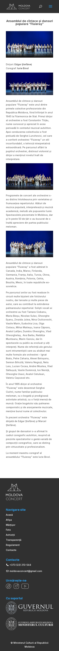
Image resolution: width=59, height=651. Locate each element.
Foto (8, 529)
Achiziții (10, 534)
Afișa (9, 519)
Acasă (9, 514)
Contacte (11, 550)
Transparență (13, 539)
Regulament (13, 545)
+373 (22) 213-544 (20, 564)
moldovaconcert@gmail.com (25, 571)
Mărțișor (10, 524)
